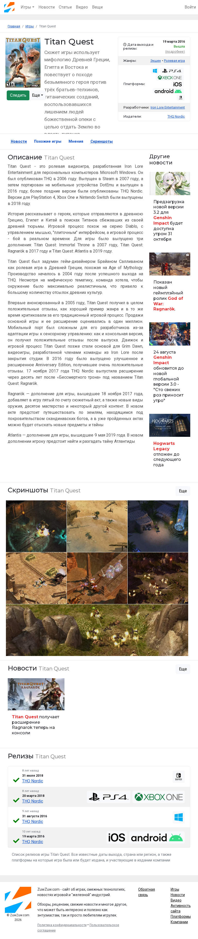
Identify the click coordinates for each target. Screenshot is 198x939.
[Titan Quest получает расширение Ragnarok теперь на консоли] (36, 709)
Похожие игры (47, 141)
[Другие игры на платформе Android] (168, 91)
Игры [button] (26, 7)
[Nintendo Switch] (178, 776)
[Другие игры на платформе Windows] (155, 71)
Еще (36, 95)
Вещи (97, 7)
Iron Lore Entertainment (168, 107)
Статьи (65, 7)
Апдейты (158, 188)
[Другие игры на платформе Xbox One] (170, 77)
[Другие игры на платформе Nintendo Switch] (181, 98)
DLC (13, 703)
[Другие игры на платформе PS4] (172, 71)
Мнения (76, 141)
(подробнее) (175, 52)
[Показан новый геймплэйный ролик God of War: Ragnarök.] (169, 284)
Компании (179, 922)
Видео (82, 7)
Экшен (155, 61)
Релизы (157, 430)
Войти (190, 7)
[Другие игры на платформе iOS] (177, 84)
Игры (175, 889)
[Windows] (178, 817)
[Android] (157, 837)
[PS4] (109, 797)
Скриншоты (101, 141)
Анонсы (157, 338)
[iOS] (116, 837)
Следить (18, 95)
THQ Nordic (32, 780)
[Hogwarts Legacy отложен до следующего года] (169, 443)
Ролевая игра (174, 61)
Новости (46, 7)
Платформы (181, 916)
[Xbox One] (159, 797)
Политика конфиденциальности (62, 925)
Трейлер (157, 269)
